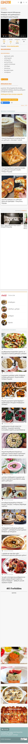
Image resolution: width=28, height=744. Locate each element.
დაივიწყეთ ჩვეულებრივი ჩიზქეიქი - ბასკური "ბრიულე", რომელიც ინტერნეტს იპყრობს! (14, 504)
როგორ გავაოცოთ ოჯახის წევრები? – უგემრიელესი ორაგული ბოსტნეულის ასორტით (13, 402)
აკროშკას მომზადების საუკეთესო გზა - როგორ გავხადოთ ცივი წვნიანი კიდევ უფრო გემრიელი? (13, 479)
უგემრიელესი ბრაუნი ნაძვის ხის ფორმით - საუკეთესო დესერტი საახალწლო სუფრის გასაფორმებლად (13, 428)
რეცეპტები (14, 662)
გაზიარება (6, 102)
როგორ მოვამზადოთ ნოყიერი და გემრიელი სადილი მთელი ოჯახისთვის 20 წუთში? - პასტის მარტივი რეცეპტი (13, 453)
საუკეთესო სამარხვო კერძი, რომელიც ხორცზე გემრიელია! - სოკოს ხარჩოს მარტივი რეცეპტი (13, 377)
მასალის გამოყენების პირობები (9, 735)
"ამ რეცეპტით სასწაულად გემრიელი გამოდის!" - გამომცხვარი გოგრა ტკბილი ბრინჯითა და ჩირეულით (14, 530)
